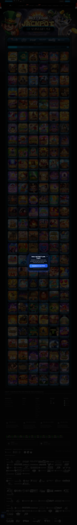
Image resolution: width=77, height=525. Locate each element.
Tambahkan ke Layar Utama (38, 265)
